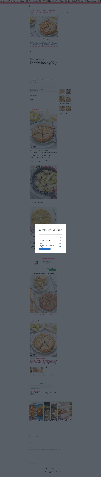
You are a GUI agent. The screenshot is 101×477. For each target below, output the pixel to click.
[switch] (60, 237)
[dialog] (50, 238)
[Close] (64, 225)
